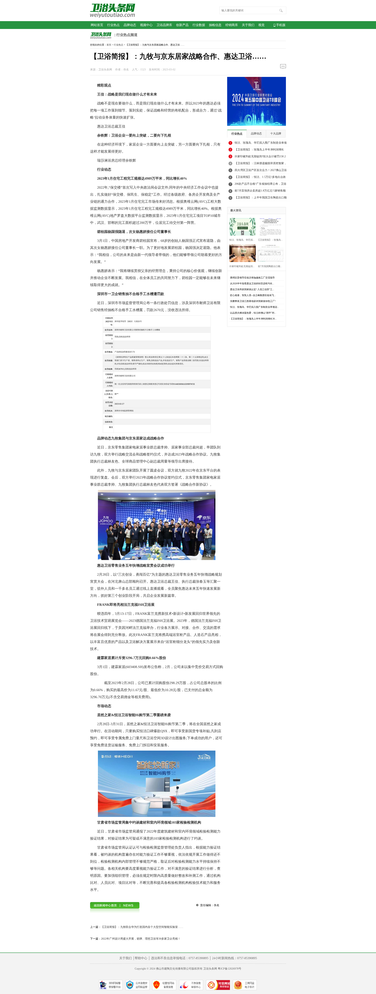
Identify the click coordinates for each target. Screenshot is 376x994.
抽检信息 (215, 25)
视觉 (261, 25)
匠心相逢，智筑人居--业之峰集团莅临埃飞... (253, 295)
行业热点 (113, 25)
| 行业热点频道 (125, 35)
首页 (109, 44)
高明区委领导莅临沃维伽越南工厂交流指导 (252, 277)
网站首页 (97, 25)
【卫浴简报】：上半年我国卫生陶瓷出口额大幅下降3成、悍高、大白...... (261, 198)
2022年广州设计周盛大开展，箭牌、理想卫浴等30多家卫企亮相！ (141, 938)
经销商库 (231, 25)
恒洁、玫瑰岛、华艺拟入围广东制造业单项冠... (254, 307)
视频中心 (146, 25)
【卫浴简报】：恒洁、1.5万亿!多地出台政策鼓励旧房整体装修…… (260, 178)
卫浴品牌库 (164, 25)
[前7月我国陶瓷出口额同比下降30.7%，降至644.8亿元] (269, 252)
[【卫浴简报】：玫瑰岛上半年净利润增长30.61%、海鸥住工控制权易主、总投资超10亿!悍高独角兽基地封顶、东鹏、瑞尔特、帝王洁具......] (269, 226)
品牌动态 (130, 25)
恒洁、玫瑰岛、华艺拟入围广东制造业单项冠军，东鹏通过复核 (261, 143)
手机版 (280, 25)
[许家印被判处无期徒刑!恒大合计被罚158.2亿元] (241, 252)
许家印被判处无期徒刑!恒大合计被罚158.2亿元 (260, 157)
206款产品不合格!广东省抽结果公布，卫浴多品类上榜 (260, 184)
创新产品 (182, 25)
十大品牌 (275, 133)
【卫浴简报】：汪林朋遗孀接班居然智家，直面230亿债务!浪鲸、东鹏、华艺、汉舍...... (261, 164)
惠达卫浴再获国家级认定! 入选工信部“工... (252, 289)
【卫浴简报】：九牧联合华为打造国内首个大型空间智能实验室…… (142, 927)
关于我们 (248, 25)
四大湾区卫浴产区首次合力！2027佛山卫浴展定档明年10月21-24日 (261, 171)
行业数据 (199, 25)
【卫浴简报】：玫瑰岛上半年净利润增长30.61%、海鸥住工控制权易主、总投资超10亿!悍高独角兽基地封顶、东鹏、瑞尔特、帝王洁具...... (261, 150)
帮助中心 (141, 958)
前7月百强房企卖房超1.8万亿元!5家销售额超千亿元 (260, 191)
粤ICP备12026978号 (229, 968)
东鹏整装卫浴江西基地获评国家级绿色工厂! (253, 301)
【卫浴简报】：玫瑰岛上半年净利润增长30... (253, 318)
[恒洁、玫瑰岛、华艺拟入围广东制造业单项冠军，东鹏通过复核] (241, 226)
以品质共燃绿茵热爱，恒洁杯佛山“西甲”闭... (253, 313)
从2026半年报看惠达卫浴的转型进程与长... (252, 283)
